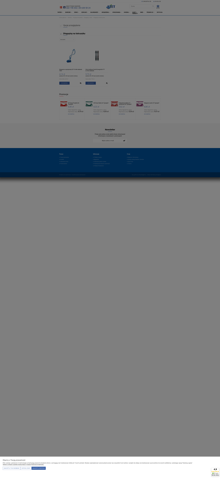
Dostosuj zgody (26, 468)
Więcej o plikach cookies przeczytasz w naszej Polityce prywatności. (23, 464)
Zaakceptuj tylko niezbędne (11, 468)
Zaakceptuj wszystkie (38, 468)
